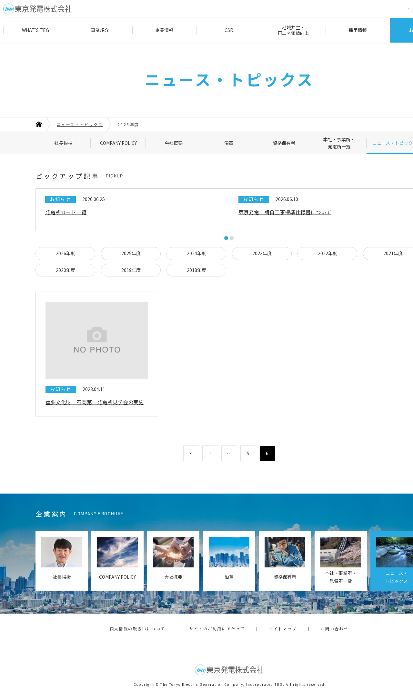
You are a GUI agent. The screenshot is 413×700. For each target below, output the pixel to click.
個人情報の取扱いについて (138, 628)
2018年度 (196, 270)
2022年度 (327, 253)
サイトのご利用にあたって (217, 628)
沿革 (228, 143)
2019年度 (131, 270)
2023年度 (262, 253)
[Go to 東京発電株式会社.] (38, 124)
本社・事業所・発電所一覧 (339, 143)
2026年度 (65, 253)
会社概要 (174, 143)
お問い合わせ (334, 628)
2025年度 (131, 253)
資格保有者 (284, 143)
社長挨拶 (63, 143)
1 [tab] (226, 238)
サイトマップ (283, 628)
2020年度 (65, 270)
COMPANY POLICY (118, 143)
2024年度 (196, 253)
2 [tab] (232, 238)
